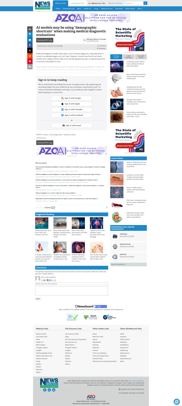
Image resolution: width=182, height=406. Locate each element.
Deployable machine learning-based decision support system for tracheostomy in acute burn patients (66, 198)
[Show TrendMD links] (107, 207)
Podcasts (39, 369)
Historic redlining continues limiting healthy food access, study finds (137, 164)
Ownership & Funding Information (105, 361)
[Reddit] (30, 56)
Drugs (38, 361)
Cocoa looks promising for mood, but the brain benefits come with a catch (137, 114)
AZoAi (122, 361)
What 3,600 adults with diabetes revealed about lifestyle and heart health (62, 233)
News (38, 339)
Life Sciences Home (77, 3)
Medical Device (125, 244)
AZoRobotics (124, 345)
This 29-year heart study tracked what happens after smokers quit (98, 257)
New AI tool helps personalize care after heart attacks (79, 232)
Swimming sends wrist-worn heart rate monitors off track (43, 232)
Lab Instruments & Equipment (75, 339)
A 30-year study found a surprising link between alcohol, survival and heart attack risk (43, 258)
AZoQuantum (124, 353)
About (95, 334)
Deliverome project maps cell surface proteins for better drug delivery (135, 215)
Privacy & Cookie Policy (100, 356)
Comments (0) (41, 138)
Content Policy (98, 359)
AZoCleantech (125, 339)
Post (38, 299)
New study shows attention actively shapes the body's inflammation (136, 76)
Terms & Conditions (99, 353)
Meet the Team (98, 337)
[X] (30, 50)
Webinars (68, 353)
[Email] (30, 66)
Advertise (96, 348)
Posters (38, 367)
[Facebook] (30, 45)
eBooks (38, 364)
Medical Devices (41, 359)
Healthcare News (70, 134)
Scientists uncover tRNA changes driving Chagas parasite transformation (135, 177)
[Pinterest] (30, 61)
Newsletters (97, 342)
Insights (39, 350)
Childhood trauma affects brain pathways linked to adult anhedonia (136, 64)
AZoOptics (123, 342)
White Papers (40, 345)
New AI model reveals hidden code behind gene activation (136, 190)
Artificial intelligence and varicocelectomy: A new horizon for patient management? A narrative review (66, 180)
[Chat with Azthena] (177, 402)
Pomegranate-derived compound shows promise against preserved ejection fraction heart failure (136, 90)
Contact (95, 350)
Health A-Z (39, 342)
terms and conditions (136, 381)
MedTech (123, 254)
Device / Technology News (53, 134)
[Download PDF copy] (30, 29)
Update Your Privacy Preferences (132, 389)
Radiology (123, 234)
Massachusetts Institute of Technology (50, 46)
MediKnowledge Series (44, 353)
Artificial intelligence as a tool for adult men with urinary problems (55, 193)
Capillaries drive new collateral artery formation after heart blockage (97, 233)
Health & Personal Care (44, 356)
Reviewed (102, 48)
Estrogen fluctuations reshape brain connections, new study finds (136, 102)
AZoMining (124, 350)
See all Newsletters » (118, 264)
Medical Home (60, 3)
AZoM (122, 334)
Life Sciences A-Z (71, 342)
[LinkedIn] (30, 39)
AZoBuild (123, 356)
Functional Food (41, 337)
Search (95, 339)
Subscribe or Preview (126, 236)
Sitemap (95, 345)
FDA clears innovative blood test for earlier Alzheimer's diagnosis (136, 202)
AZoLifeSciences (125, 359)
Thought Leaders (42, 348)
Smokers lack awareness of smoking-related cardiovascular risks (62, 257)
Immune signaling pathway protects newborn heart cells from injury (79, 258)
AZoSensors (124, 348)
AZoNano (123, 337)
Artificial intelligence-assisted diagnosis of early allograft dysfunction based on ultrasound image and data (68, 174)
